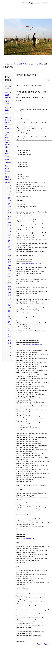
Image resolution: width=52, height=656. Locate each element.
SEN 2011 (9, 348)
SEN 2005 (9, 254)
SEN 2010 (9, 354)
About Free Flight (7, 153)
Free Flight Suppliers (8, 169)
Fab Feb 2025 (8, 109)
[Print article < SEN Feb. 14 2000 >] (46, 80)
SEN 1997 (9, 242)
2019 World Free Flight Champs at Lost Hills (8, 140)
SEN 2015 (9, 323)
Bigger (31, 3)
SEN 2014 (9, 329)
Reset (38, 3)
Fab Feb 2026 (8, 87)
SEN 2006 (9, 248)
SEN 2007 (9, 236)
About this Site (8, 127)
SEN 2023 (7, 102)
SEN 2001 (9, 288)
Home (16, 64)
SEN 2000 (39, 64)
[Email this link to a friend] (48, 80)
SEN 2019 (9, 199)
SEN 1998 (9, 306)
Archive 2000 (28, 86)
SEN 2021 (9, 193)
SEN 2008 (9, 230)
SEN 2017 (9, 218)
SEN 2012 (9, 342)
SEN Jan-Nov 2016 (9, 314)
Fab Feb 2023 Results (8, 95)
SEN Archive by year (26, 64)
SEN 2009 (9, 224)
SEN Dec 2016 (9, 268)
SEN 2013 (9, 335)
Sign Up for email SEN (8, 120)
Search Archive (8, 161)
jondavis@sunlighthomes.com (32, 344)
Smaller (44, 3)
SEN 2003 (9, 261)
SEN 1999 (9, 300)
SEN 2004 (9, 275)
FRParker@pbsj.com (28, 538)
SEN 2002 (9, 281)
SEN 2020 (9, 205)
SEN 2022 (9, 187)
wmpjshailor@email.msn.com (31, 263)
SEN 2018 (9, 211)
